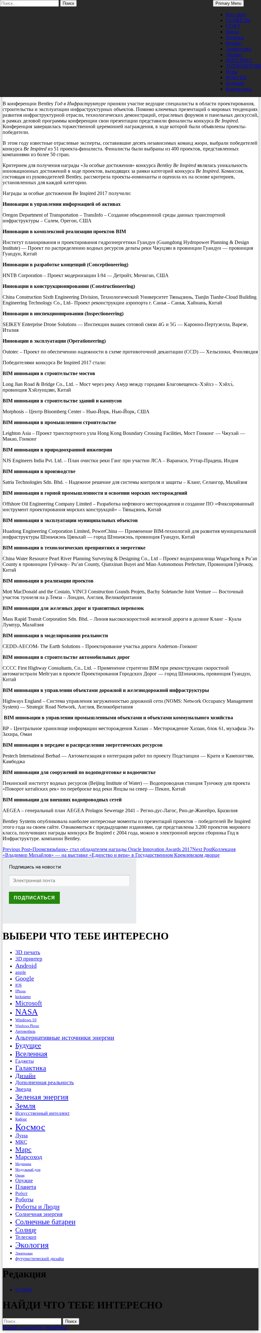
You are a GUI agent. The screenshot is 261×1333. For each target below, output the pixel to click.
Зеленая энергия (41, 1096)
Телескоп (25, 1237)
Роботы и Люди (37, 1207)
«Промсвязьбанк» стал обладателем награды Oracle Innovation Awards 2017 (97, 849)
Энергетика (238, 49)
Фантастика (238, 89)
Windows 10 (26, 1019)
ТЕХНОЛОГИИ (243, 66)
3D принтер (28, 959)
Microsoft (28, 1003)
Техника (235, 37)
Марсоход (28, 1157)
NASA (26, 1011)
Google (24, 978)
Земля (25, 1105)
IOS (18, 985)
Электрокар (24, 1253)
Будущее (235, 83)
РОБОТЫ (236, 77)
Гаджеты (24, 1061)
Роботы (24, 1199)
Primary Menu (228, 3)
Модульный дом (27, 1169)
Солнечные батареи (45, 1222)
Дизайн (234, 54)
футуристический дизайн (39, 1258)
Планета (25, 1186)
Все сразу (236, 14)
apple (20, 972)
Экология (32, 1245)
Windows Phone (27, 1026)
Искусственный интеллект (42, 1113)
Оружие (24, 1180)
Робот (21, 1193)
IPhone (20, 991)
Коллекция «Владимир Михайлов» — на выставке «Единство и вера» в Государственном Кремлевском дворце (119, 852)
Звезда (23, 1089)
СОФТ (233, 26)
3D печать (27, 952)
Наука (232, 31)
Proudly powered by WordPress (35, 1327)
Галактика (30, 1068)
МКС (21, 1142)
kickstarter (23, 997)
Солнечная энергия (38, 1214)
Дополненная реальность (44, 1082)
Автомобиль (25, 1031)
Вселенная (31, 1054)
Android (26, 965)
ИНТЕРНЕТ (239, 60)
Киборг (21, 1119)
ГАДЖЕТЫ (238, 20)
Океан (20, 1175)
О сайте (23, 1289)
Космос (234, 43)
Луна (21, 1135)
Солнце (25, 1230)
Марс (23, 1149)
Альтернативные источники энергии (64, 1037)
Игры (232, 71)
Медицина (23, 1164)
